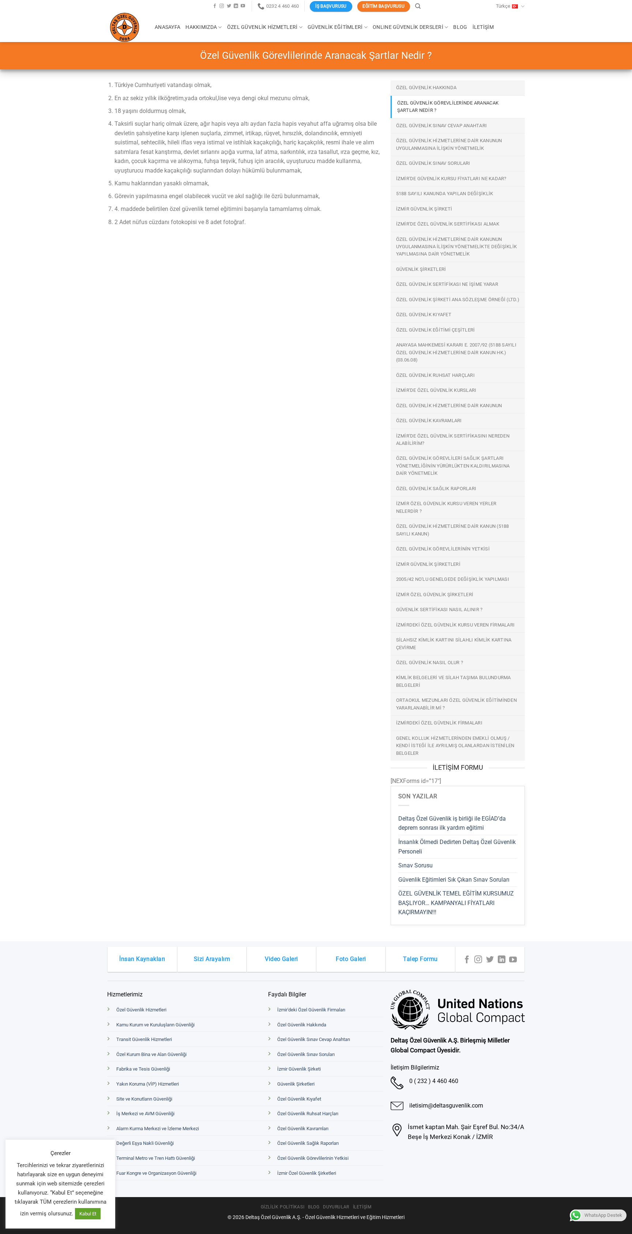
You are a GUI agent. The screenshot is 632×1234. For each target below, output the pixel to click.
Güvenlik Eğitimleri (335, 27)
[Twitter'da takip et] (229, 6)
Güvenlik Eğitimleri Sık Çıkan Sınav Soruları (453, 879)
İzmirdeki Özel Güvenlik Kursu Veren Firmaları (455, 625)
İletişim (483, 27)
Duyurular (336, 1207)
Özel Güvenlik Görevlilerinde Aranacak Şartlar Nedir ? (448, 106)
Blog (460, 27)
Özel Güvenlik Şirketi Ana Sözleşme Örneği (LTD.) (457, 299)
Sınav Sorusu (415, 865)
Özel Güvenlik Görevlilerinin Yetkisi (443, 549)
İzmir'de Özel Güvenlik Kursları (436, 390)
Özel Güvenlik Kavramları (429, 420)
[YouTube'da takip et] (243, 6)
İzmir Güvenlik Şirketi (424, 209)
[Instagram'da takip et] (221, 6)
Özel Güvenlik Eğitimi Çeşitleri (435, 330)
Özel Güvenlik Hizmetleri (262, 27)
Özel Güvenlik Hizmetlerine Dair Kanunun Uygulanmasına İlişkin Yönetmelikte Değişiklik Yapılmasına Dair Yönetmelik (456, 246)
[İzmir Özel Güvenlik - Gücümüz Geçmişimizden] (126, 27)
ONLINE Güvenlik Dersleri (408, 27)
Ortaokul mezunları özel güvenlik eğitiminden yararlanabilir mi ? (456, 703)
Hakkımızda (201, 27)
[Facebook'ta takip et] (214, 6)
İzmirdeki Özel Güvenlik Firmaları (439, 723)
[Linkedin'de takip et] (236, 6)
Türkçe (503, 6)
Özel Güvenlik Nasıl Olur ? (429, 662)
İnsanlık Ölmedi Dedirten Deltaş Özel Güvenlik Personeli (457, 847)
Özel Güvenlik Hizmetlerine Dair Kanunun (449, 405)
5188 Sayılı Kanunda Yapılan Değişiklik (444, 193)
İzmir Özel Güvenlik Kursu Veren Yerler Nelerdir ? (446, 507)
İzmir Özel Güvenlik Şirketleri (435, 594)
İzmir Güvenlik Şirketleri (428, 564)
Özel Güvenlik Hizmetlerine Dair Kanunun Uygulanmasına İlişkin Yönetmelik (449, 144)
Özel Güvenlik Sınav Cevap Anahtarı (441, 125)
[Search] (418, 6)
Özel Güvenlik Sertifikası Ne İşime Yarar (447, 284)
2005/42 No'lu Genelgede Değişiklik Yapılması (452, 579)
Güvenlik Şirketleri (421, 269)
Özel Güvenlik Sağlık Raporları (436, 488)
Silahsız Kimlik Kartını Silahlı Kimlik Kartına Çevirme (454, 643)
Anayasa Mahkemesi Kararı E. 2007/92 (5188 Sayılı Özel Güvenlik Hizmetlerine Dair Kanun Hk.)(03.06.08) (456, 352)
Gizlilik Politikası (283, 1207)
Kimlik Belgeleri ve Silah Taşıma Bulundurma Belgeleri (453, 681)
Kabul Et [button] (87, 1213)
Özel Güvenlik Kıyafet (423, 314)
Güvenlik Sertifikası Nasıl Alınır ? (439, 609)
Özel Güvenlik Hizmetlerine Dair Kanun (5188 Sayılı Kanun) (452, 529)
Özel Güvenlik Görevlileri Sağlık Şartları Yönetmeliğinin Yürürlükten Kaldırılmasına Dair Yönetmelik (453, 465)
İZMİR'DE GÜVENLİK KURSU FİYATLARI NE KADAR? (451, 178)
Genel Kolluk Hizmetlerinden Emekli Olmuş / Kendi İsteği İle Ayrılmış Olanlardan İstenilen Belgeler (455, 745)
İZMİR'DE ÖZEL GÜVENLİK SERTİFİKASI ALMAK (447, 224)
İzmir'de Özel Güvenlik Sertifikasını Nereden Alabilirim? (452, 439)
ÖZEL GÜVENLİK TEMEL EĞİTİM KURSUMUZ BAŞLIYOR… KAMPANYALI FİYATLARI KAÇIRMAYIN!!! (456, 903)
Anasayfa (167, 27)
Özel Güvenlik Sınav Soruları (433, 163)
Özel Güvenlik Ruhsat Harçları (435, 375)
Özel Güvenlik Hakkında (426, 87)
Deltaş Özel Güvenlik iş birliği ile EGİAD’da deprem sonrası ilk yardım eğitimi (452, 823)
